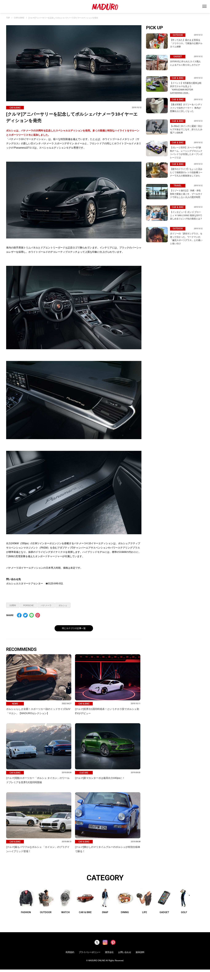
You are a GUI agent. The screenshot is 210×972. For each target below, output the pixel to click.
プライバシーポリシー (89, 952)
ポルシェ (63, 605)
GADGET (164, 912)
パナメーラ (46, 605)
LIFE (144, 912)
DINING (125, 912)
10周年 (12, 605)
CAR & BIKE (19, 18)
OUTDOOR (46, 912)
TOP (8, 18)
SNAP (105, 912)
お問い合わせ (124, 952)
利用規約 (70, 952)
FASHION (26, 912)
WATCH (65, 912)
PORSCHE (28, 605)
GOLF (184, 912)
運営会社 (109, 952)
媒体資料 (140, 952)
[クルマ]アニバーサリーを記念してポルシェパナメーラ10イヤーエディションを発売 (63, 18)
